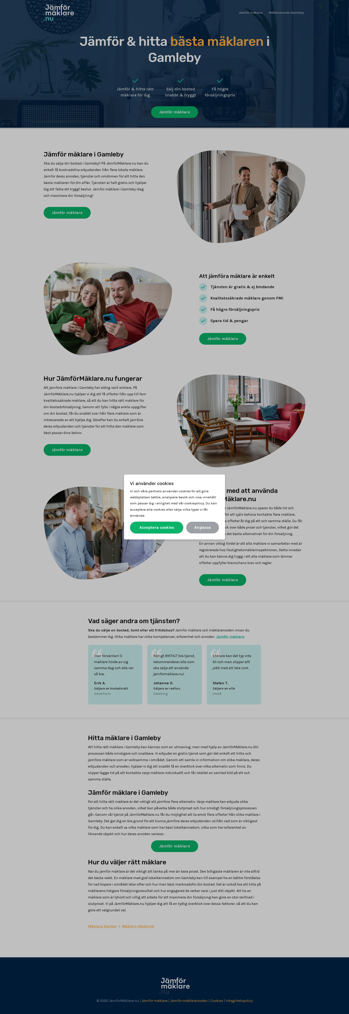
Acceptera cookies (156, 527)
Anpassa (202, 527)
